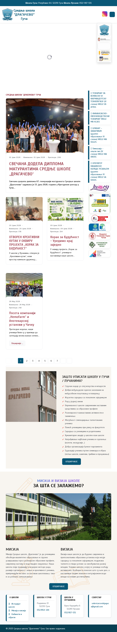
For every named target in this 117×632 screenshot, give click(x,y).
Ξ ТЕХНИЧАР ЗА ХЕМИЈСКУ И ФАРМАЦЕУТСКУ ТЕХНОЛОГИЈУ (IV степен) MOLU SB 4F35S (98, 100)
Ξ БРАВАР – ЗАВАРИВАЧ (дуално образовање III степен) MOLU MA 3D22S (98, 135)
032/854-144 (43, 610)
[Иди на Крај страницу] (69, 360)
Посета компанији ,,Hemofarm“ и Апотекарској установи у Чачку (22, 319)
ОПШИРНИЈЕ (72, 461)
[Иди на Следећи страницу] (63, 360)
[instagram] (104, 14)
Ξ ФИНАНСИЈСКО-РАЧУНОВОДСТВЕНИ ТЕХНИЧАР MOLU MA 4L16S (99, 117)
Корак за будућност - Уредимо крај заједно (64, 241)
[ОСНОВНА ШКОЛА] (19, 14)
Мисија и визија (17, 610)
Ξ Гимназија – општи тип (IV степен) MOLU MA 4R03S (98, 152)
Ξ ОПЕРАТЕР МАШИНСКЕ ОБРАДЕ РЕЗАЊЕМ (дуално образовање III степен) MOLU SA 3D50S (99, 171)
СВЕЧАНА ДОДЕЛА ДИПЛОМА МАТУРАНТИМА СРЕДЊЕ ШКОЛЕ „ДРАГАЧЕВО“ (40, 169)
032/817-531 (70, 612)
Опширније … (17, 343)
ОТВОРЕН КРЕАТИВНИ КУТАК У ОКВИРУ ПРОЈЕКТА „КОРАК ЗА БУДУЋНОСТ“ (24, 243)
